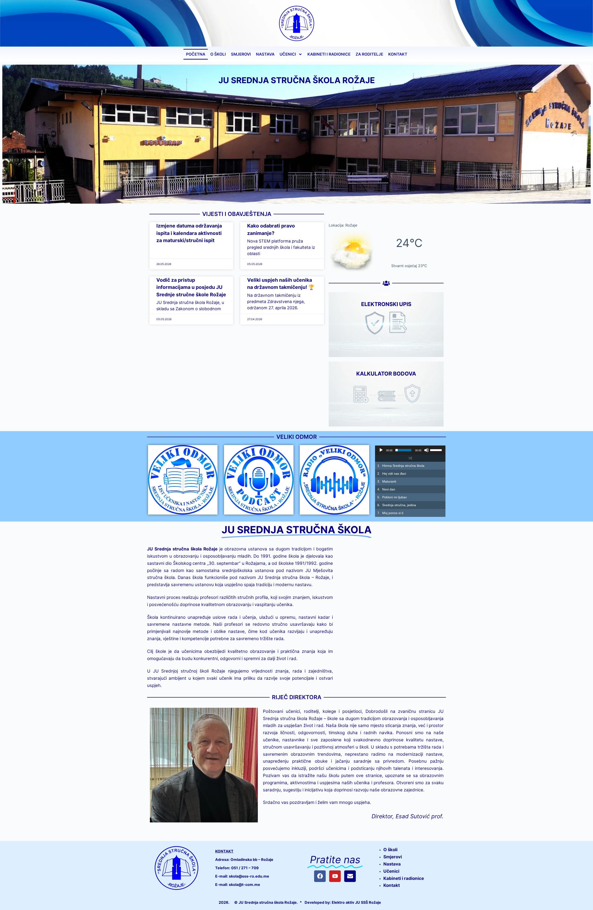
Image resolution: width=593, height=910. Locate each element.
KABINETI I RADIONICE (328, 54)
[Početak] (381, 450)
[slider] (436, 450)
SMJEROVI (241, 54)
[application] (410, 450)
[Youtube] (335, 876)
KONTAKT (397, 54)
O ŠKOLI (218, 54)
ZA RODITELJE (369, 54)
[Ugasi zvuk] (426, 450)
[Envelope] (350, 876)
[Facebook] (320, 876)
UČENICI (288, 54)
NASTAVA (265, 54)
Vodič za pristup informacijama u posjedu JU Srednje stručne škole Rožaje (191, 287)
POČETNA (195, 54)
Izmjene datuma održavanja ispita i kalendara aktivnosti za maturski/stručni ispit (189, 233)
